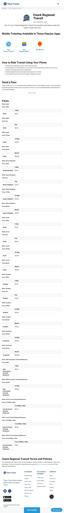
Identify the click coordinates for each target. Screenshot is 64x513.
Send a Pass (13, 85)
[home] (11, 4)
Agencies (4, 8)
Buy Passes (32, 510)
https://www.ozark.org (43, 464)
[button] (58, 3)
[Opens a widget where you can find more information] (56, 510)
